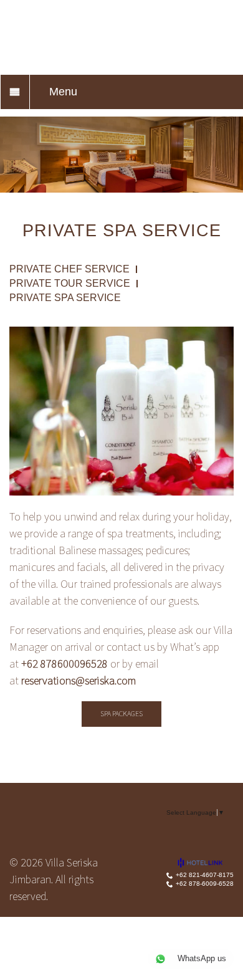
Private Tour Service (69, 283)
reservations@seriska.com (78, 680)
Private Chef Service (69, 269)
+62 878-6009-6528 (205, 883)
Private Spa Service (65, 298)
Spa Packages (121, 713)
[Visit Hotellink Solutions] (206, 862)
